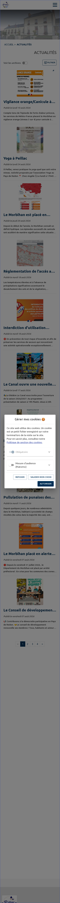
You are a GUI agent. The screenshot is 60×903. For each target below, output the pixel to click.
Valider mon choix (40, 477)
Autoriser (45, 483)
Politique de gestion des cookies (24, 442)
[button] (30, 452)
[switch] (10, 465)
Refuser (20, 477)
